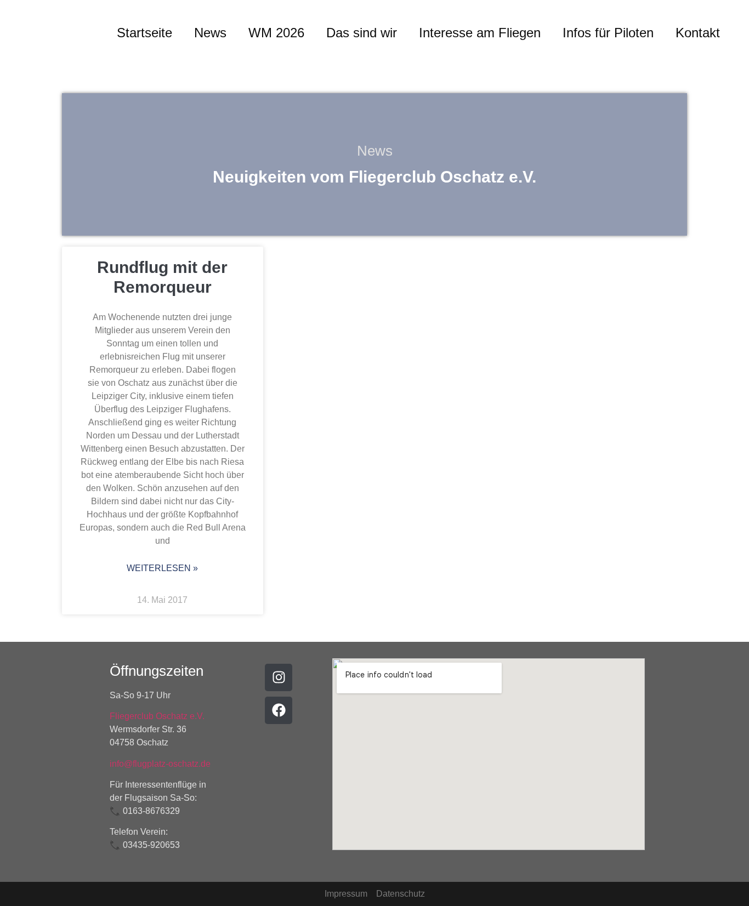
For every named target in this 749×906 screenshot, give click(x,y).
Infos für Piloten (608, 32)
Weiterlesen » (162, 568)
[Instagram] (278, 677)
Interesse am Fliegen (480, 32)
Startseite (144, 32)
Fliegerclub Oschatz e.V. (157, 716)
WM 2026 (276, 32)
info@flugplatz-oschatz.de (160, 763)
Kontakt (698, 32)
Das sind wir (361, 32)
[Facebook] (278, 710)
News (210, 32)
